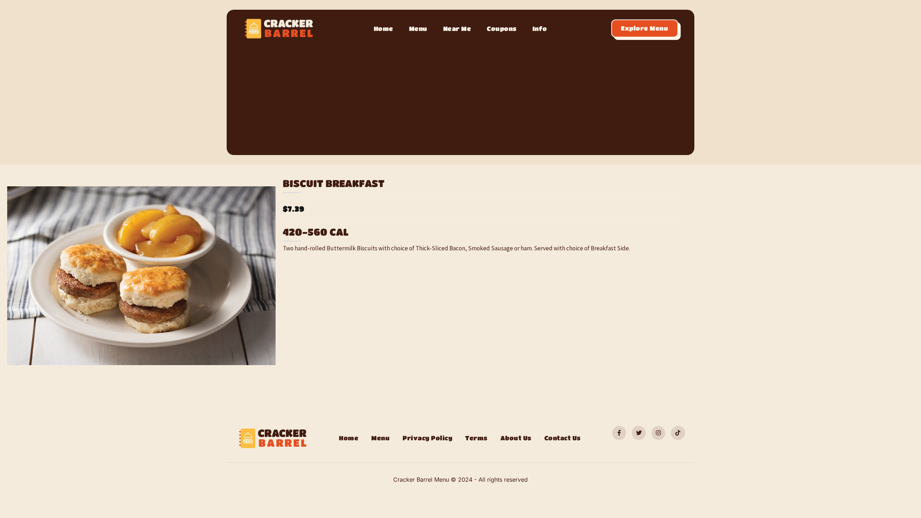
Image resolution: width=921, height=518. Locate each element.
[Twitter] (638, 433)
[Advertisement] (460, 94)
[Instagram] (658, 433)
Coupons (502, 28)
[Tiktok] (678, 433)
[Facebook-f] (619, 433)
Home (383, 28)
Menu (418, 28)
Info (539, 28)
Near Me (457, 28)
